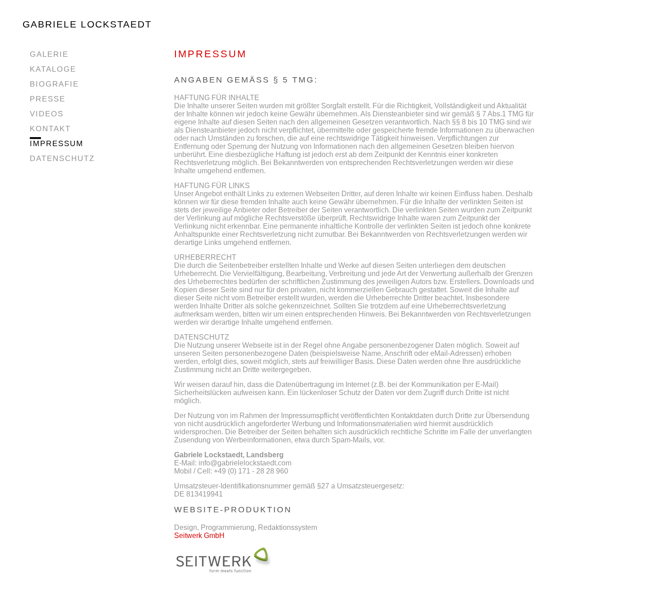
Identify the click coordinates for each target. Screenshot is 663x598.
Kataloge (53, 69)
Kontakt (50, 128)
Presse (47, 99)
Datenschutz (62, 158)
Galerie (49, 54)
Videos (47, 114)
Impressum (56, 143)
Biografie (54, 84)
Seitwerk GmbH (199, 535)
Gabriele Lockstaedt (87, 24)
